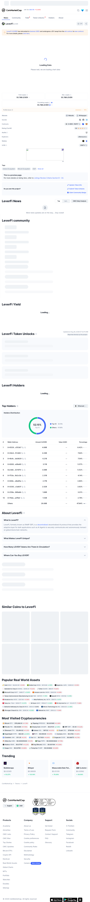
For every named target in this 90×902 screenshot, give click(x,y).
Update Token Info (75, 185)
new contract (79, 31)
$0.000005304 (19, 741)
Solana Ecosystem (9, 169)
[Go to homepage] (12, 10)
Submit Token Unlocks (76, 189)
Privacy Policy (29, 834)
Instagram (70, 838)
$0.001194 (47, 744)
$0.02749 (16, 748)
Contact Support (51, 834)
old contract (69, 31)
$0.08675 (67, 737)
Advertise (6, 830)
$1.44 (73, 727)
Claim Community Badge (77, 192)
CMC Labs (7, 834)
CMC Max (7, 838)
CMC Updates (8, 847)
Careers (27, 863)
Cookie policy (29, 842)
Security (27, 859)
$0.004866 (44, 748)
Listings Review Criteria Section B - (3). (49, 178)
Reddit (68, 847)
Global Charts (8, 867)
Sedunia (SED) (35, 31)
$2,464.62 (17, 730)
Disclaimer (28, 851)
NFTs (5, 871)
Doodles (6, 884)
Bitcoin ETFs (7, 851)
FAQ (46, 838)
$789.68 (69, 730)
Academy (6, 826)
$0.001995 (46, 723)
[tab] (58, 201)
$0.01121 (46, 727)
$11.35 (15, 737)
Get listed (48, 826)
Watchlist (6, 880)
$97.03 (44, 730)
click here (26, 33)
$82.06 (17, 734)
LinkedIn (69, 851)
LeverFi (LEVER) (12, 31)
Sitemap (6, 888)
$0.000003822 (50, 741)
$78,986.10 (16, 723)
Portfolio (6, 875)
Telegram (69, 834)
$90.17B (31, 10)
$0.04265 (16, 727)
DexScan (6, 859)
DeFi (34, 169)
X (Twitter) (70, 826)
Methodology (29, 855)
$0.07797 (17, 744)
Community (70, 830)
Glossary (48, 842)
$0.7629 (40, 737)
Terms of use (29, 830)
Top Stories (7, 842)
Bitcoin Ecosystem (24, 169)
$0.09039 (43, 734)
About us (27, 826)
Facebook (70, 842)
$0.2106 (68, 734)
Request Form (50, 830)
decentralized (42, 525)
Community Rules (30, 847)
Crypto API (7, 855)
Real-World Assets (10, 863)
